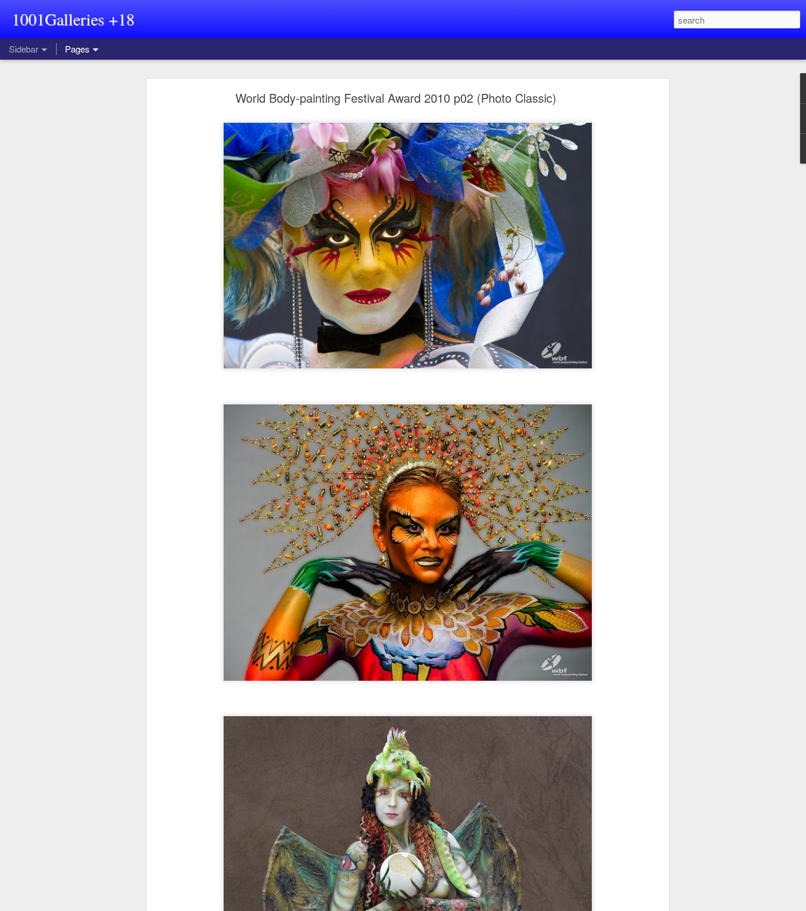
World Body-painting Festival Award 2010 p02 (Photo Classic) (395, 97)
